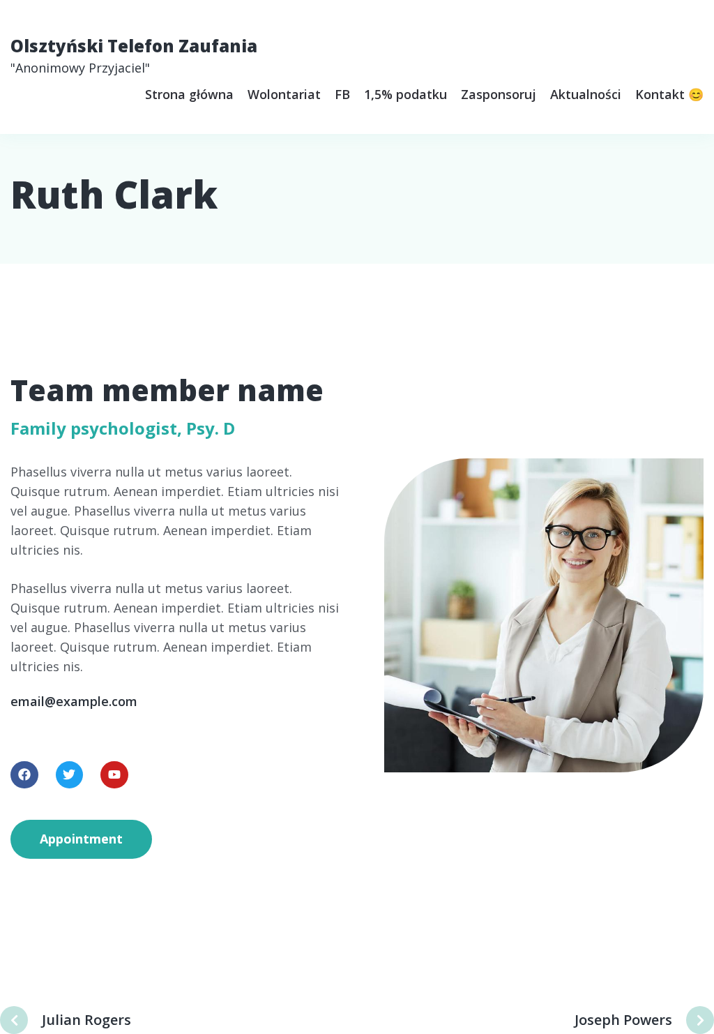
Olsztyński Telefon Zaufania (133, 55)
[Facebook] (24, 775)
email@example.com (73, 701)
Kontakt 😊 (669, 94)
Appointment (81, 838)
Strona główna (189, 94)
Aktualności (585, 94)
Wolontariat (284, 94)
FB (342, 94)
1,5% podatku (405, 94)
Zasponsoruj (498, 94)
